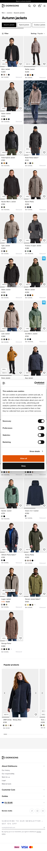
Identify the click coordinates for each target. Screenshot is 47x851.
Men (3, 13)
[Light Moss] (25, 339)
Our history (6, 770)
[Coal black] (25, 251)
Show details (35, 451)
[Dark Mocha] (10, 725)
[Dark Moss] (28, 251)
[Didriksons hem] (10, 5)
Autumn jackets (9, 25)
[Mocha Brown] (9, 339)
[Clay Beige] (6, 75)
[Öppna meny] (44, 6)
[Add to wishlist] (20, 64)
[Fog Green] (32, 605)
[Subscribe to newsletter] (44, 827)
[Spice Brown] (30, 75)
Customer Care (8, 790)
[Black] (1, 74)
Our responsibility (8, 774)
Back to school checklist (23, 1)
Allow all (23, 458)
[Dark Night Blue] (9, 75)
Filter (6, 33)
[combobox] (41, 33)
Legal (4, 780)
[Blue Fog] (28, 339)
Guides (5, 796)
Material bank (6, 784)
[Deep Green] (6, 119)
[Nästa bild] (20, 51)
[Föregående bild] (3, 51)
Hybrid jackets (24, 25)
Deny (23, 466)
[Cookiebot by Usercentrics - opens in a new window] (34, 383)
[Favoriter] (34, 6)
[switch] (41, 428)
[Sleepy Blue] (6, 163)
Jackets (9, 13)
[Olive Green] (32, 163)
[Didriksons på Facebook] (32, 811)
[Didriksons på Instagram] (37, 811)
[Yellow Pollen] (28, 605)
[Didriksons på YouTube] (43, 811)
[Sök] (29, 6)
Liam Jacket (35, 102)
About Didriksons (9, 766)
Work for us (6, 777)
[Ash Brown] (4, 75)
